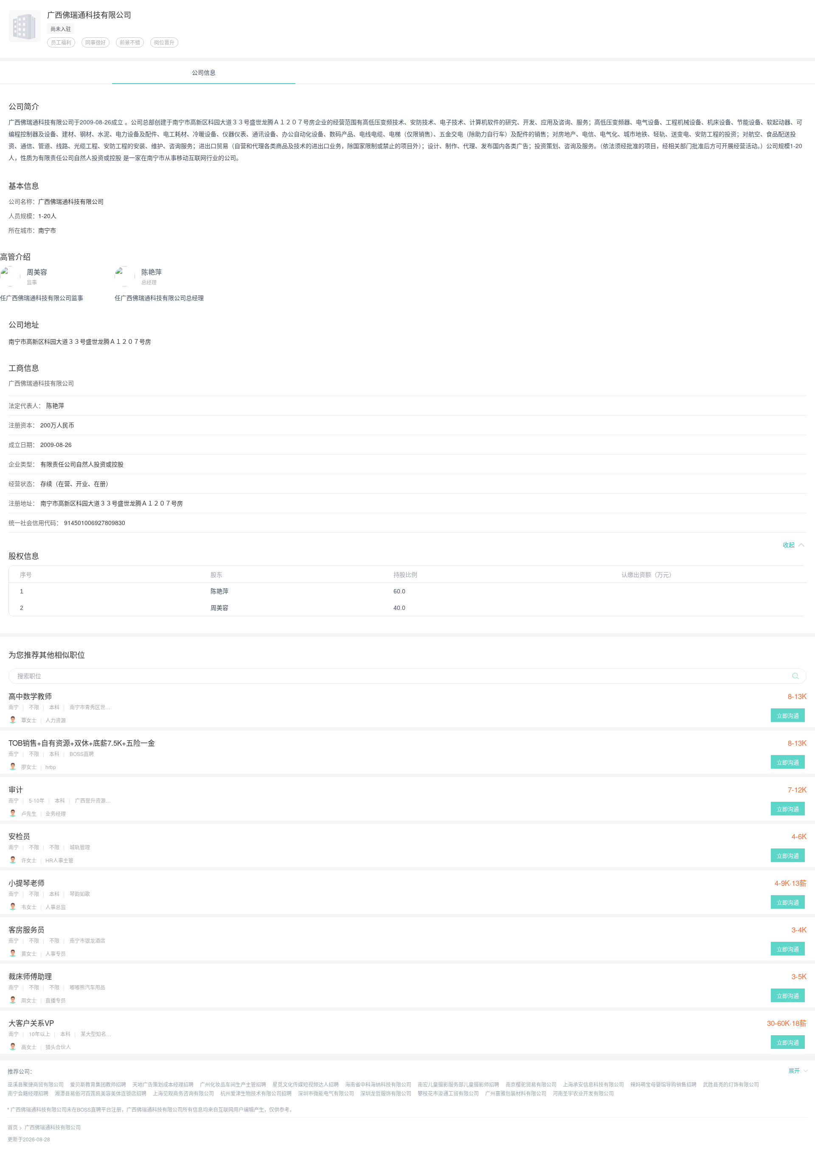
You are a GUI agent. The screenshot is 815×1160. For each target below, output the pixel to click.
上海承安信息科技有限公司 (593, 1084)
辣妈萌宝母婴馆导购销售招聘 (663, 1084)
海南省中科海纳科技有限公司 (378, 1084)
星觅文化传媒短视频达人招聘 (306, 1084)
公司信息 (204, 72)
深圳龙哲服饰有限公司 (385, 1093)
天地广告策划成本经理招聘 (163, 1084)
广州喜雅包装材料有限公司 (515, 1093)
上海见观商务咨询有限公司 (183, 1093)
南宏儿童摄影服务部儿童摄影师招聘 (458, 1084)
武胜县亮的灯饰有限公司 (731, 1084)
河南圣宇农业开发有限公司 (583, 1093)
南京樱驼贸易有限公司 (531, 1084)
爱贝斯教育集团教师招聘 (98, 1084)
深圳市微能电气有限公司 (326, 1093)
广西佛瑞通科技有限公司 (53, 1127)
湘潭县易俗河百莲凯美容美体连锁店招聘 (100, 1093)
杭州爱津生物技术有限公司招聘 (256, 1093)
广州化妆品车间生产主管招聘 (233, 1084)
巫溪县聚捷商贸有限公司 (36, 1084)
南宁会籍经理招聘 (28, 1093)
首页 (13, 1127)
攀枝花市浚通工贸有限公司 (448, 1093)
